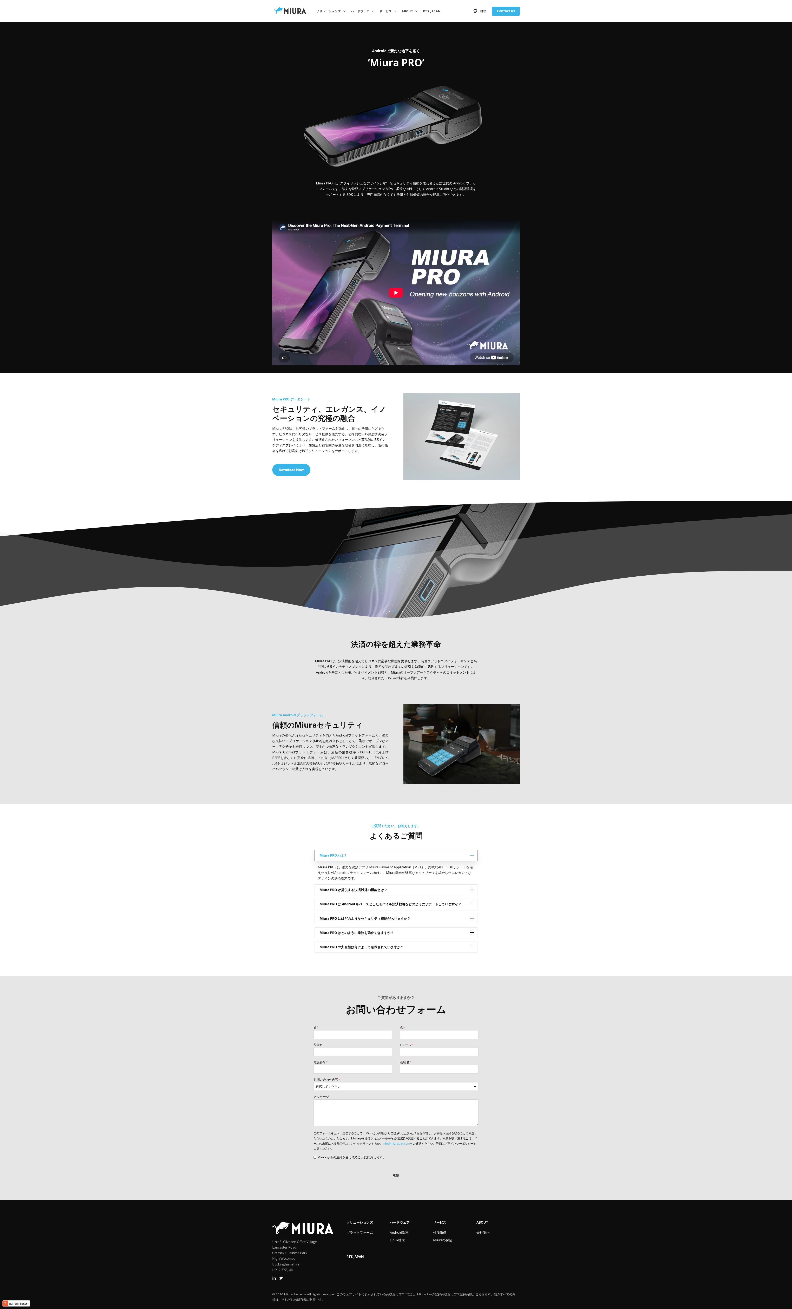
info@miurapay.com (396, 1143)
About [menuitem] (482, 1222)
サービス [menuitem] (439, 1222)
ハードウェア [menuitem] (400, 1222)
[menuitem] (359, 1232)
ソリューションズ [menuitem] (359, 1222)
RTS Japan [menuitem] (355, 1256)
